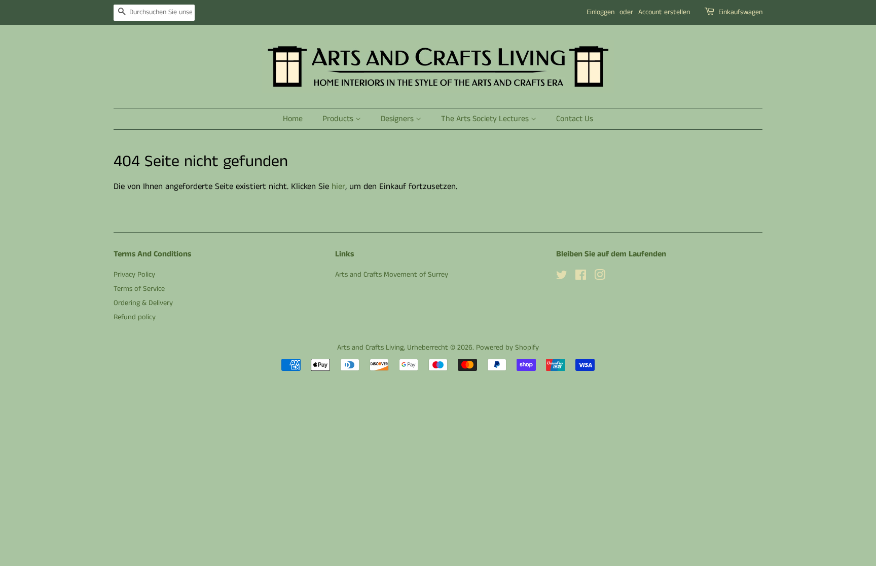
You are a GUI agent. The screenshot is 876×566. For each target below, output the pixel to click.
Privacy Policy (134, 275)
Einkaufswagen (740, 12)
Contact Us (574, 119)
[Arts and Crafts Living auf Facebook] (581, 277)
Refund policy (135, 317)
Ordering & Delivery (143, 303)
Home (293, 119)
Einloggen (600, 12)
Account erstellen (664, 12)
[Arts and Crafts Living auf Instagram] (599, 277)
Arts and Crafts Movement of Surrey (391, 275)
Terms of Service (139, 289)
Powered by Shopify (507, 348)
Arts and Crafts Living (370, 348)
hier (338, 186)
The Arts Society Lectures (486, 119)
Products (338, 119)
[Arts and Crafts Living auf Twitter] (561, 277)
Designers (398, 119)
